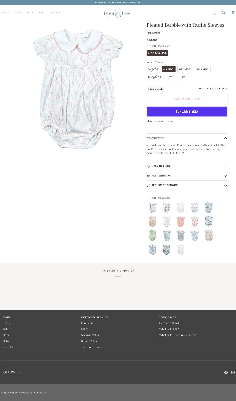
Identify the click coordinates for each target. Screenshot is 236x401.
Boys (6, 335)
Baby (6, 341)
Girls (5, 329)
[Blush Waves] (182, 222)
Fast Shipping (161, 175)
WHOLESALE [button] (167, 317)
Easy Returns (161, 166)
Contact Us (87, 323)
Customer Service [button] (94, 317)
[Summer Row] (168, 208)
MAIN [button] (6, 317)
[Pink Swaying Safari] (196, 222)
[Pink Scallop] (210, 236)
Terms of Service (91, 347)
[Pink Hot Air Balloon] (154, 236)
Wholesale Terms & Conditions (177, 335)
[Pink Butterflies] (154, 222)
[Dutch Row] (154, 250)
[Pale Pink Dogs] (182, 208)
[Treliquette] (196, 236)
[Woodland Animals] (168, 250)
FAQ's (84, 329)
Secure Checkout (164, 185)
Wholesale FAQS (169, 329)
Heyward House (15, 392)
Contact (40, 392)
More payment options (160, 121)
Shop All (8, 347)
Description (156, 138)
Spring (7, 323)
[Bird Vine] (182, 236)
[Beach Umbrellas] (196, 208)
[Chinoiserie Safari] (154, 208)
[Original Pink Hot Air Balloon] (168, 222)
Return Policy (89, 341)
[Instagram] (233, 372)
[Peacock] (168, 236)
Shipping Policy (90, 335)
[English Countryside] (210, 208)
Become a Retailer (170, 323)
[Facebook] (226, 372)
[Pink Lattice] (181, 250)
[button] (6, 12)
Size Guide (155, 89)
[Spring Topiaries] (210, 222)
